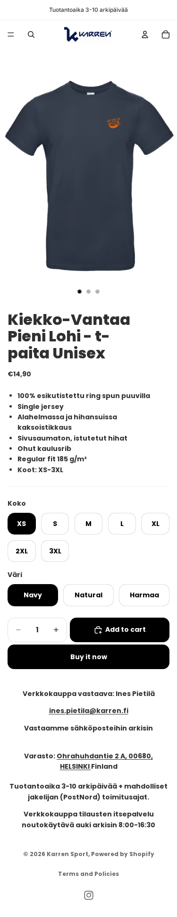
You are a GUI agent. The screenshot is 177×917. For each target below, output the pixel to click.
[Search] (31, 34)
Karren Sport (67, 854)
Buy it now (88, 657)
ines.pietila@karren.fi (88, 711)
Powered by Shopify (122, 854)
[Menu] (11, 34)
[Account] (145, 34)
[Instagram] (88, 895)
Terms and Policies (88, 874)
